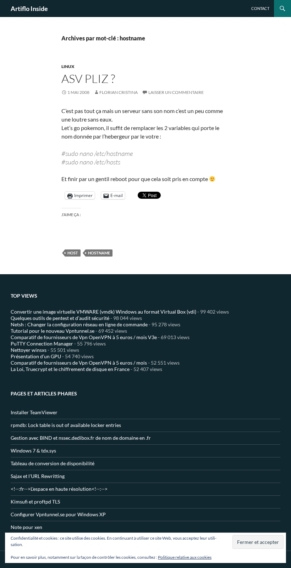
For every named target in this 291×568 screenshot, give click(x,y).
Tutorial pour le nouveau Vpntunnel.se (52, 331)
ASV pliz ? (88, 78)
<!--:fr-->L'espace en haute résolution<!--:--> (59, 489)
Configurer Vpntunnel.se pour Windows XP (58, 514)
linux (68, 66)
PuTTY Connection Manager (42, 344)
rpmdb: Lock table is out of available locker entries (66, 425)
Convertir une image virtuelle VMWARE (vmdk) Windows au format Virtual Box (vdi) (103, 312)
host (72, 253)
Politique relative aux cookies (185, 557)
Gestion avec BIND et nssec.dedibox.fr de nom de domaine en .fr (81, 438)
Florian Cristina (118, 92)
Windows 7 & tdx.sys (33, 451)
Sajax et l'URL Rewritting (38, 476)
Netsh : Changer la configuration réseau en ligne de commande (79, 324)
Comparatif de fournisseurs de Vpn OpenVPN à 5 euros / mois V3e (84, 337)
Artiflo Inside (29, 8)
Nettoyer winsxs (28, 350)
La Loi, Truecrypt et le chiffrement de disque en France (70, 369)
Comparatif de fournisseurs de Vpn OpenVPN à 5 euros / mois (79, 363)
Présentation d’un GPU (36, 356)
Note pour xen (26, 527)
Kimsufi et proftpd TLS (35, 502)
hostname (99, 253)
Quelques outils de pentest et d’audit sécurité (60, 318)
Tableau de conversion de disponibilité (52, 463)
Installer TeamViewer (34, 412)
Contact (260, 8)
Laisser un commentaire (176, 92)
